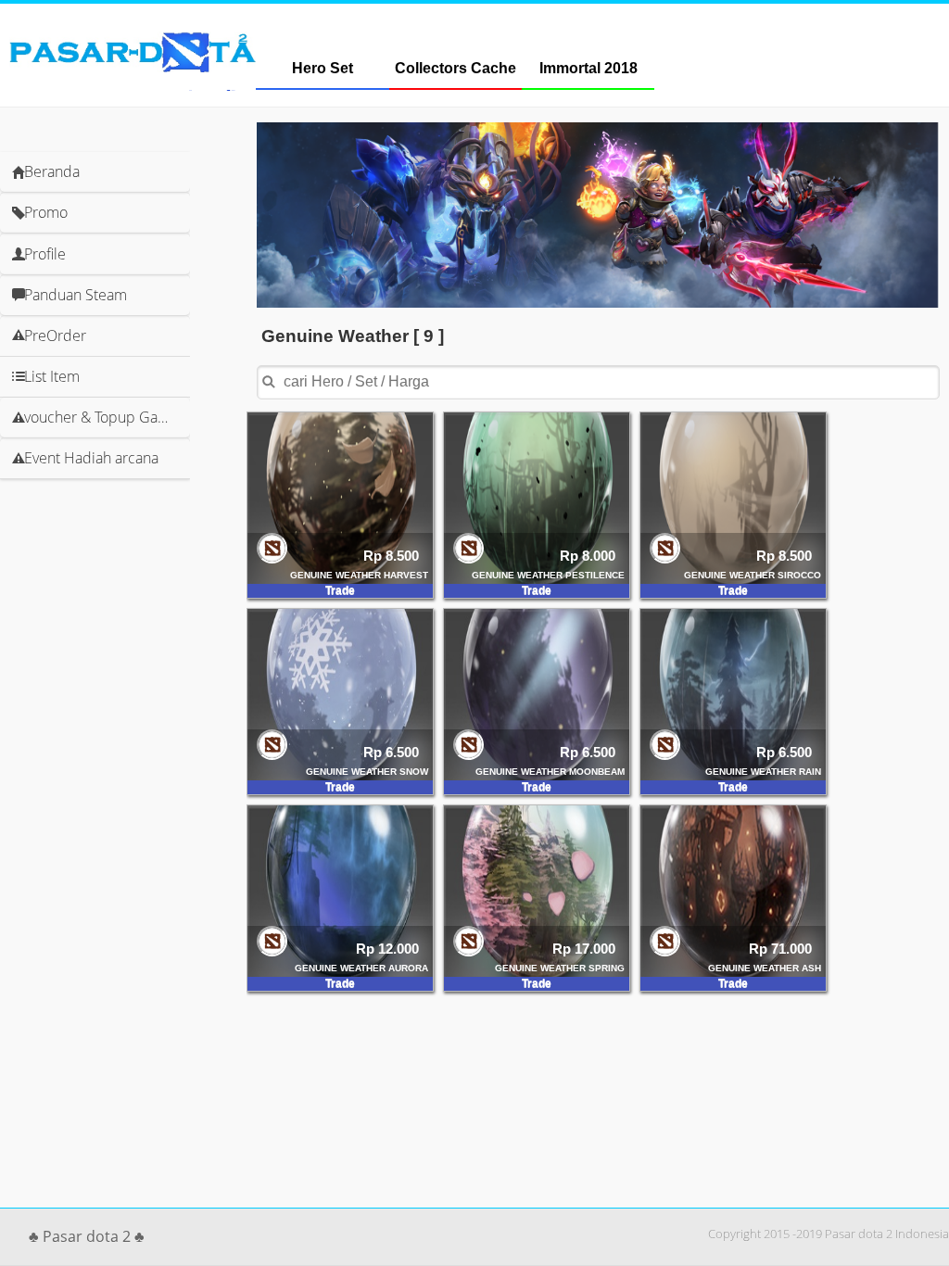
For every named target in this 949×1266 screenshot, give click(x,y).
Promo (46, 212)
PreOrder (55, 335)
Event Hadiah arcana (91, 458)
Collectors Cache (455, 68)
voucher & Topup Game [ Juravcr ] (107, 417)
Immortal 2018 (588, 68)
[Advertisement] (163, 534)
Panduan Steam (75, 295)
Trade (340, 590)
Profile (45, 254)
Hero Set (322, 68)
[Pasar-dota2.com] (132, 67)
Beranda (52, 171)
